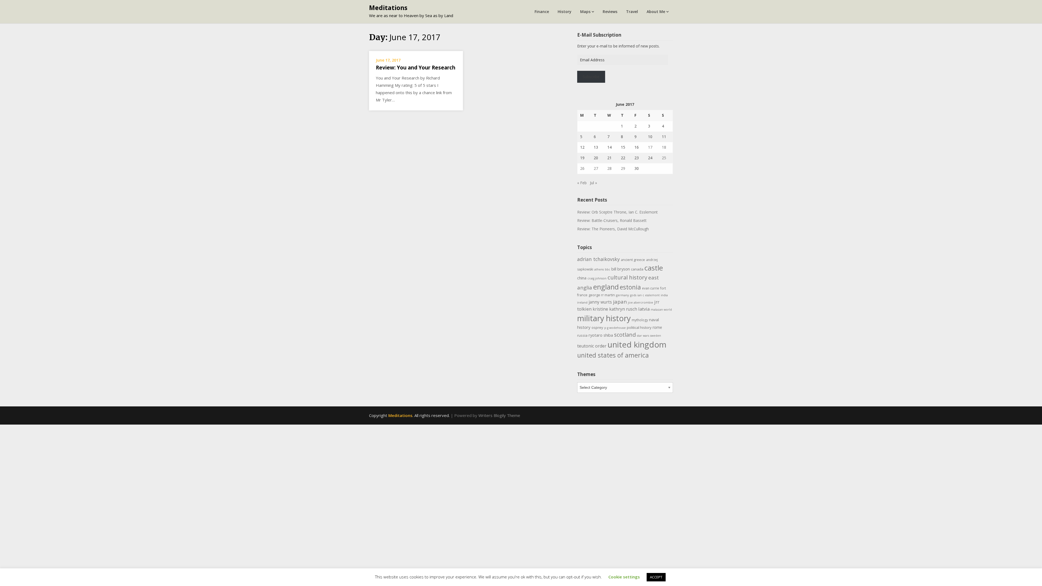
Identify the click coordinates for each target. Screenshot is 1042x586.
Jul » (593, 182)
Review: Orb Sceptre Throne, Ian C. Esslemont (617, 212)
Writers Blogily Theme (499, 415)
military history (604, 318)
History (564, 11)
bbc (607, 269)
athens (599, 269)
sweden (655, 335)
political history (639, 327)
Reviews (610, 11)
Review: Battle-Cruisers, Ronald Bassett (612, 220)
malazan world (661, 309)
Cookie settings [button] (624, 576)
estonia (630, 287)
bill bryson (620, 269)
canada (637, 269)
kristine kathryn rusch (615, 309)
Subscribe (591, 76)
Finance (542, 11)
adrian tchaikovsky (598, 259)
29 (623, 168)
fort (663, 288)
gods (633, 295)
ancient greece (633, 259)
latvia (644, 309)
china (581, 278)
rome (657, 327)
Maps (585, 11)
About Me (656, 11)
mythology (640, 320)
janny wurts (600, 302)
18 (664, 147)
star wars (643, 335)
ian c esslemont (648, 295)
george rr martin (602, 295)
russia (582, 335)
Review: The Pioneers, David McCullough (613, 228)
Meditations (388, 7)
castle (653, 268)
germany (622, 295)
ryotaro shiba (601, 335)
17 (650, 147)
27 (596, 168)
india (664, 295)
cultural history (627, 277)
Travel (632, 11)
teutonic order (591, 346)
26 (582, 168)
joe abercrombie (640, 302)
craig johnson (596, 278)
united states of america (613, 355)
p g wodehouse (615, 328)
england (606, 287)
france (582, 295)
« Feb (582, 182)
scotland (625, 334)
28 (609, 168)
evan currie (650, 288)
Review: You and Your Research (415, 67)
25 (664, 157)
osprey (597, 327)
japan (620, 301)
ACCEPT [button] (656, 577)
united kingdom (637, 344)
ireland (582, 302)
